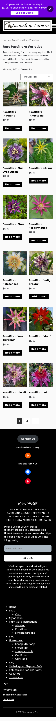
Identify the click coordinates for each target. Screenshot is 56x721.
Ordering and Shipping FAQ (25, 666)
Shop (12, 610)
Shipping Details (24, 12)
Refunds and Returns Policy (25, 670)
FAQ (11, 662)
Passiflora (21, 629)
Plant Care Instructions (23, 622)
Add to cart (39, 296)
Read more (12, 128)
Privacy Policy (10, 689)
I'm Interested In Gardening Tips (26, 530)
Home (6, 40)
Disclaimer (8, 699)
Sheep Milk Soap (25, 644)
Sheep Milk (21, 648)
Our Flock (21, 659)
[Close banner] (50, 9)
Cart (18, 614)
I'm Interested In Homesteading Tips (28, 533)
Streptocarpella (25, 633)
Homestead (16, 640)
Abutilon (20, 625)
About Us (14, 674)
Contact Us (28, 439)
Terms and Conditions (15, 694)
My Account (16, 618)
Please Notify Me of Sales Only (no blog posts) (26, 538)
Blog (11, 636)
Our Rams (21, 655)
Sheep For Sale (24, 651)
